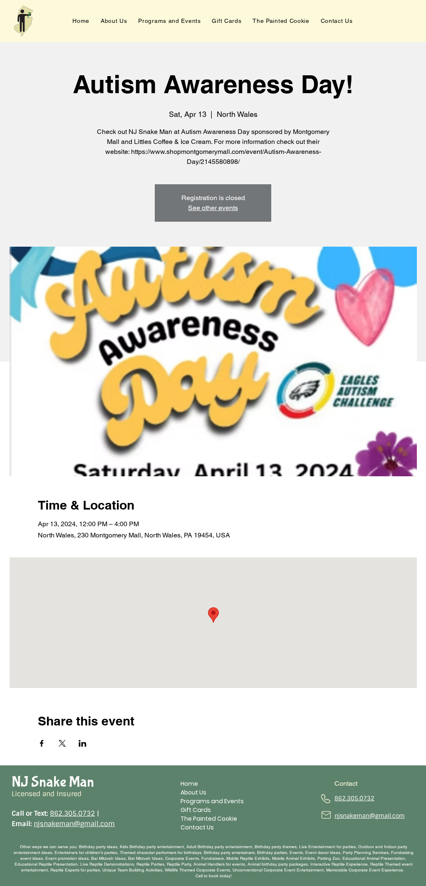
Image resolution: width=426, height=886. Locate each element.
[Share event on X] (62, 743)
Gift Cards (196, 810)
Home (189, 784)
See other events (213, 208)
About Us (193, 792)
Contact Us (197, 827)
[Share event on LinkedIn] (83, 743)
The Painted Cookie (209, 818)
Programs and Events (212, 801)
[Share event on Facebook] (42, 743)
